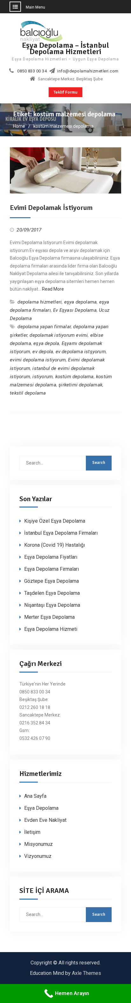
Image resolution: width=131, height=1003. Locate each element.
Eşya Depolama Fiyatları (50, 557)
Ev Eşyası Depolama (75, 310)
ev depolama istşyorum (81, 351)
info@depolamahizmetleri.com (88, 71)
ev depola (42, 351)
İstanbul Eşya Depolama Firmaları (61, 533)
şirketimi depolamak (80, 385)
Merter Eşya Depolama (49, 617)
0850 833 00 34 (32, 71)
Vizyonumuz (38, 856)
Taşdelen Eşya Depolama (52, 593)
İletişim (32, 832)
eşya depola (46, 343)
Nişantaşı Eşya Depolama (52, 605)
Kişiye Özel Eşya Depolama (54, 521)
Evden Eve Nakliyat (45, 820)
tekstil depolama (28, 393)
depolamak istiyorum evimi (59, 335)
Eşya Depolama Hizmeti (50, 629)
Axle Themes (86, 973)
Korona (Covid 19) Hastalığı (54, 545)
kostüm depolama (74, 376)
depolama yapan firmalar (44, 326)
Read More (53, 289)
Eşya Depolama (41, 808)
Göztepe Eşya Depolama (51, 581)
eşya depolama (80, 302)
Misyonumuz (38, 844)
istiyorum (42, 376)
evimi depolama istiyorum (38, 360)
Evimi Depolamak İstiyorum (51, 207)
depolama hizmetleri (39, 302)
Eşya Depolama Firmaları (51, 569)
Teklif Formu (65, 92)
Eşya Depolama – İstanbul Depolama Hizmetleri (65, 48)
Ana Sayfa (35, 796)
